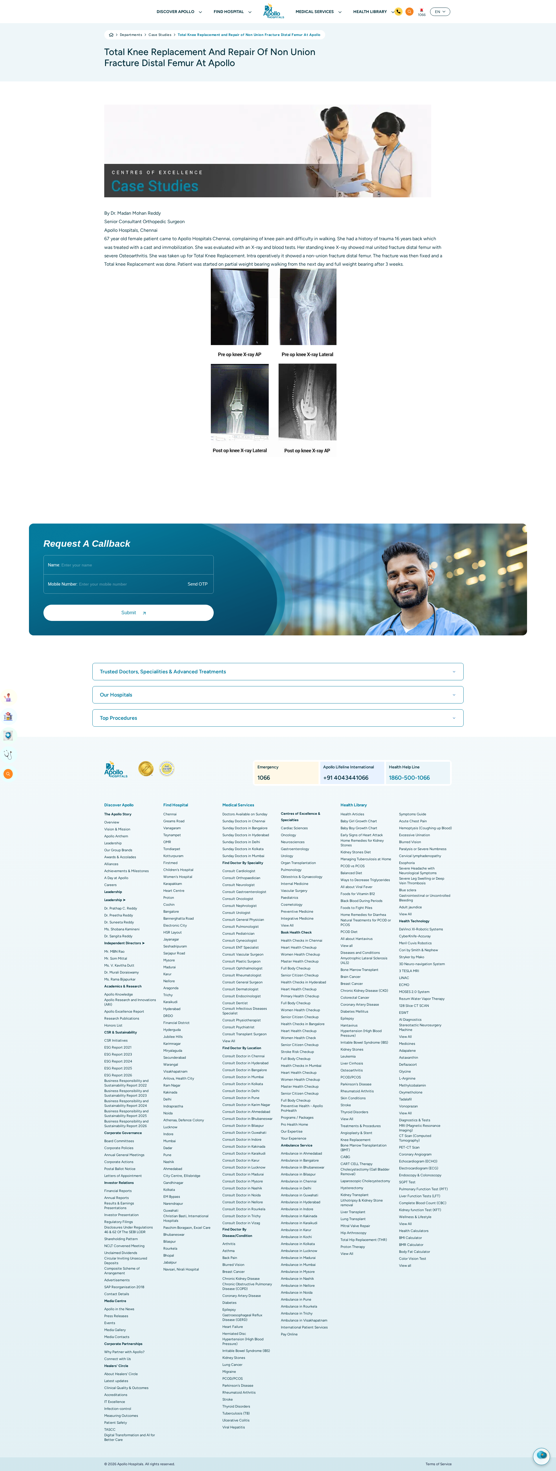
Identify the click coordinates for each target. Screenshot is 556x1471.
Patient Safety (115, 1423)
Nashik (168, 1162)
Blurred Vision (233, 1265)
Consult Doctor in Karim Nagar (246, 1105)
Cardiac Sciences (294, 828)
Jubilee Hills (173, 1037)
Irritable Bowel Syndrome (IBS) (246, 1351)
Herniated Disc (234, 1334)
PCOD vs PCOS (353, 866)
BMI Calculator (410, 1238)
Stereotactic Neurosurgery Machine (420, 1027)
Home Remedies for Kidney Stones (362, 843)
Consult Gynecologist (239, 940)
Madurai (169, 967)
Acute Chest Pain (413, 821)
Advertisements (117, 1280)
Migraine (229, 1372)
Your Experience (293, 1138)
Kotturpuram (173, 856)
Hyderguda (172, 1030)
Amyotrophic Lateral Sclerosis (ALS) (364, 960)
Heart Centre (173, 891)
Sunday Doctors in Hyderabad (245, 835)
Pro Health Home (294, 1124)
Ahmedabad (172, 1169)
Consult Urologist (236, 913)
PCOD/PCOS (232, 1379)
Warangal (170, 1064)
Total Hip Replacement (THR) (364, 1240)
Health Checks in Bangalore (303, 1024)
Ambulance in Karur (296, 1230)
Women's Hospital (177, 877)
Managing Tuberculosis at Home (366, 859)
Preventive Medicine (297, 911)
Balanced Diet (351, 873)
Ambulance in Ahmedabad (301, 1153)
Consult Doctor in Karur (240, 1160)
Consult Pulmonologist (240, 927)
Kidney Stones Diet (356, 852)
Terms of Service (439, 1464)
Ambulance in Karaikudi (299, 1223)
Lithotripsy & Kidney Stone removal (362, 1202)
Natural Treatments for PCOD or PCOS (366, 922)
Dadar (167, 1148)
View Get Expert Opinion (8, 754)
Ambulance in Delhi (296, 1188)
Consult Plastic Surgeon (241, 961)
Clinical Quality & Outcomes (126, 1388)
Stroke (227, 1399)
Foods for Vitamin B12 (358, 894)
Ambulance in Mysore (298, 1272)
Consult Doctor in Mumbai (243, 1077)
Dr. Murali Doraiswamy (121, 972)
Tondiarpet (171, 849)
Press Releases (116, 1316)
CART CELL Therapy (356, 1164)
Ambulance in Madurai (298, 1258)
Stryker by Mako (411, 957)
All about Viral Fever (356, 887)
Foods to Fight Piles (356, 908)
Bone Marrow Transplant (359, 970)
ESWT (404, 1013)
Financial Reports (118, 1191)
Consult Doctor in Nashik (242, 1188)
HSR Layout (172, 932)
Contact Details (116, 1294)
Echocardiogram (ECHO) (418, 1161)
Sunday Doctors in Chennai (243, 821)
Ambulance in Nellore (298, 1286)
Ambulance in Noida (296, 1292)
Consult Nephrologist (239, 906)
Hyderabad (171, 1009)
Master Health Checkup (300, 961)
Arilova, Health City (178, 1078)
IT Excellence (114, 1402)
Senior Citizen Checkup (300, 975)
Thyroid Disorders (236, 1406)
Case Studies (160, 35)
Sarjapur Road (174, 953)
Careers (110, 885)
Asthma (228, 1251)
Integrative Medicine (297, 918)
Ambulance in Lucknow (299, 1251)
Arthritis (228, 1244)
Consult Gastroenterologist (244, 892)
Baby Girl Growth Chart (359, 821)
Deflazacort (408, 1064)
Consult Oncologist (237, 899)
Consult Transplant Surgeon (244, 1034)
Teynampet (172, 835)
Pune (167, 1155)
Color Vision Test (412, 1259)
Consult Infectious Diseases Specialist (244, 1011)
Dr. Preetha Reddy (118, 915)
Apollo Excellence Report (124, 1011)
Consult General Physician (243, 920)
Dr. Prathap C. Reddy (120, 908)
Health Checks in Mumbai (301, 1066)
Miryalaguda (172, 1051)
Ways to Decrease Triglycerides (365, 880)
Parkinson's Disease (237, 1385)
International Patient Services (304, 1327)
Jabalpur (170, 1262)
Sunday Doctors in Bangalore (245, 828)
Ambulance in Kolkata (298, 1244)
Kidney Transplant (355, 1195)
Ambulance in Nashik (297, 1279)
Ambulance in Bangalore (300, 1160)
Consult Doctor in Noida (241, 1195)
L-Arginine (407, 1078)
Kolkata (169, 1190)
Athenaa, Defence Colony (183, 1120)
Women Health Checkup (300, 954)
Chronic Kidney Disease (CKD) (364, 991)
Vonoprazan (408, 1106)
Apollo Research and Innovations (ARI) (130, 1002)
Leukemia (348, 1056)
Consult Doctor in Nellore (242, 1202)
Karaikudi (170, 1002)
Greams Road (173, 821)
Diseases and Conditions (360, 953)
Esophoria (407, 863)
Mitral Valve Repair (355, 1226)
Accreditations (115, 1395)
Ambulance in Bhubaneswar (302, 1167)
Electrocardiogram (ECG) (418, 1168)
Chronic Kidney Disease (241, 1279)
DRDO (168, 1016)
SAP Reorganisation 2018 (124, 1287)
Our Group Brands (118, 850)
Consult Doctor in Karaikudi (244, 1153)
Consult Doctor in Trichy (241, 1216)
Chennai (170, 814)
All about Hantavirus (357, 939)
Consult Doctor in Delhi (240, 1091)
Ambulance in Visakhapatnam (304, 1320)
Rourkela (170, 1248)
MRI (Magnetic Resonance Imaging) (419, 1128)
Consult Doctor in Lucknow (243, 1167)
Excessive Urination (414, 835)
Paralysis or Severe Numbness (423, 849)
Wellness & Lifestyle (415, 1217)
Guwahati (170, 1210)
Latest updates (116, 1381)
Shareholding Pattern (121, 1239)
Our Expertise (292, 1131)
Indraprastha (173, 1106)
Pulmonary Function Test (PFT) (423, 1189)
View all (347, 946)
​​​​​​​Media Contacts (116, 1337)
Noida (168, 1113)
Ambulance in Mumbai (298, 1265)
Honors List (113, 1025)
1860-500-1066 (409, 777)
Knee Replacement (356, 1140)
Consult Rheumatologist (241, 975)
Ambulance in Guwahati (299, 1195)
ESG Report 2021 (117, 1047)
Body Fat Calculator (414, 1252)
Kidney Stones (233, 1358)
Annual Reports (116, 1198)
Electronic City (175, 925)
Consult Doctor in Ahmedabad (246, 1112)
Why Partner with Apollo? (124, 1352)
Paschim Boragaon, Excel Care (187, 1228)
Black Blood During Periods (362, 901)
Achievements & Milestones (126, 871)
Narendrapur (173, 1204)
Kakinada (170, 1092)
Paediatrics (289, 898)
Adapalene (407, 1051)
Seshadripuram (175, 946)
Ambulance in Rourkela (299, 1306)
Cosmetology (291, 905)
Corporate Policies (118, 1148)
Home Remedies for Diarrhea (363, 915)
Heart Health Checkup (299, 947)
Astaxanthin (408, 1058)
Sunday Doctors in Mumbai (243, 856)
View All (228, 1041)
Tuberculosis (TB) (236, 1413)
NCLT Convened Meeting (124, 1246)
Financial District (176, 1023)
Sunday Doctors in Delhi (241, 842)
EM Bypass (171, 1197)
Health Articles (352, 814)
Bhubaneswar (173, 1235)
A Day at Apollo (116, 878)
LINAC (404, 978)
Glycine (405, 1071)
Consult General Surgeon (242, 982)
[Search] (409, 12)
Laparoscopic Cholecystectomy (365, 1181)
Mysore (169, 960)
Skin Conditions (353, 1098)
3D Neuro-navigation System (422, 964)
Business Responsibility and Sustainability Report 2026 (126, 1123)
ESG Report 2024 (118, 1061)
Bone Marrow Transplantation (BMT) (364, 1147)
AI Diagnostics (410, 1020)
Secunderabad (174, 1058)
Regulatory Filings (118, 1222)
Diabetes (229, 1303)
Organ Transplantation (298, 863)
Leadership (113, 843)
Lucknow (170, 1127)
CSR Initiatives (116, 1040)
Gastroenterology (295, 849)
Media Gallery (115, 1330)
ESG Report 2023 (118, 1054)
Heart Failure (232, 1327)
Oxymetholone (411, 1092)
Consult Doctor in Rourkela (243, 1209)
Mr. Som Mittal (115, 958)
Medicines (407, 1044)
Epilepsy (229, 1310)
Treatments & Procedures (361, 1126)
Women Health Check (298, 1038)
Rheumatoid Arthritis (239, 1392)
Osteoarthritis (352, 1070)
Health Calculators (414, 1231)
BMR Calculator (411, 1245)
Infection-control (117, 1409)
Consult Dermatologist (240, 989)
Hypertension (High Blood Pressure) (243, 1341)
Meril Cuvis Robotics (415, 943)
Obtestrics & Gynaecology (301, 877)
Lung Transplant (353, 1219)
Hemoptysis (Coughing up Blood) (425, 828)
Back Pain (229, 1258)
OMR (167, 842)
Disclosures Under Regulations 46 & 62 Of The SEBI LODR (128, 1229)
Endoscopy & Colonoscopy (420, 1175)
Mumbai (169, 1141)
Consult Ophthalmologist (242, 968)
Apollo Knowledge (118, 994)
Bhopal (168, 1255)
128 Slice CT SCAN (414, 1006)
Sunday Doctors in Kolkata (243, 849)
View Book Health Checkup (8, 735)
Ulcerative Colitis (236, 1420)
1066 (422, 15)
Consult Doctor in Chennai (243, 1056)
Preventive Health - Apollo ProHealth (302, 1108)
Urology (287, 856)
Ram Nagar (171, 1085)
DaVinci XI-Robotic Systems (421, 929)
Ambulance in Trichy (296, 1313)
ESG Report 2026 (118, 1075)
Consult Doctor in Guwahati (244, 1133)
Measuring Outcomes (121, 1416)
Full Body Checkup (295, 968)
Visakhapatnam (175, 1071)
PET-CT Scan (409, 1147)
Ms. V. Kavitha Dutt (119, 965)
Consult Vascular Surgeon (243, 954)
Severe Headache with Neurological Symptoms (418, 870)
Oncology (288, 835)
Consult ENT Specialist (240, 947)
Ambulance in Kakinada (299, 1216)
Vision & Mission (117, 829)
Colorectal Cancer (355, 998)
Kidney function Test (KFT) (420, 1210)
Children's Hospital (178, 870)
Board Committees (119, 1141)
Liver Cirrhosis (352, 1063)
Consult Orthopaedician (241, 878)
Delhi (167, 1099)
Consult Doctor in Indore (241, 1140)
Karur (167, 974)
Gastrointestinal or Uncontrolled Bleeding (424, 898)
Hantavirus (349, 1025)
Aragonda (170, 988)
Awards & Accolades (120, 857)
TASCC (110, 1430)
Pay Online (289, 1334)
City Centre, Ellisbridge (181, 1176)
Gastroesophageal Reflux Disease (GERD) (242, 1317)
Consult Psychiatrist (238, 1027)
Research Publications (121, 1018)
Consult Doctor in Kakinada (243, 1146)
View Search (8, 773)
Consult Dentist (235, 1003)
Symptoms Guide (412, 814)
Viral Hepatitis (233, 1427)
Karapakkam (172, 884)
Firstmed (170, 863)
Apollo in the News (119, 1309)
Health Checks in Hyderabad (303, 982)
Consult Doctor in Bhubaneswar (247, 1119)
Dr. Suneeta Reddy (119, 922)
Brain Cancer (351, 977)
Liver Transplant (353, 1212)
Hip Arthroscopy (353, 1233)
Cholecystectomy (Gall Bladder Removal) (365, 1171)
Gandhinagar (173, 1183)
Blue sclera (407, 890)
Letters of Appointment (123, 1176)
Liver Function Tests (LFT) (419, 1196)
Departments (131, 35)
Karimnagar (172, 1044)
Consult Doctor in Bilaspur (243, 1126)
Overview (111, 822)
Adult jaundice (410, 907)
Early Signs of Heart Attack (362, 835)
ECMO (404, 985)
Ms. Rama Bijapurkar (120, 979)
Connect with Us (117, 1359)
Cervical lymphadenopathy (420, 856)
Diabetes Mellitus (354, 1011)
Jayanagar (171, 939)
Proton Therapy (353, 1247)
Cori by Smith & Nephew (418, 950)
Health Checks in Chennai (301, 940)
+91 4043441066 (345, 777)
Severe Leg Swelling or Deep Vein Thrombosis (421, 880)
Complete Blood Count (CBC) (422, 1203)
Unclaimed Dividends (120, 1253)
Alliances (111, 864)
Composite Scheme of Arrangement (122, 1270)
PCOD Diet (349, 932)
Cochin (169, 905)
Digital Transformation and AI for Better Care (129, 1437)
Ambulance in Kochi (296, 1237)
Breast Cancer (233, 1272)
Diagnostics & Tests (414, 1120)
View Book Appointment (8, 697)
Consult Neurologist (238, 885)
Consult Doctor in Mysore (242, 1181)
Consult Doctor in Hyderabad (245, 1063)
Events (109, 1323)
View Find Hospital (8, 716)
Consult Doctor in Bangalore (244, 1070)
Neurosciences (293, 842)
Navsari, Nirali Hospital (181, 1269)
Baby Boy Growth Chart (359, 828)
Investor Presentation (121, 1215)
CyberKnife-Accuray (415, 936)
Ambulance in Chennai (299, 1181)
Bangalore (171, 911)
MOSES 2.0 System (414, 992)
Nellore (169, 981)
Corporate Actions (118, 1162)
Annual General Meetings (124, 1155)
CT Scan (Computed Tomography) (415, 1138)
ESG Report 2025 (118, 1068)
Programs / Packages (297, 1117)
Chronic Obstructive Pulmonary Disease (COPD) (247, 1286)
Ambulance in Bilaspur (298, 1174)
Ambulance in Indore (297, 1209)
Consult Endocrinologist (241, 996)
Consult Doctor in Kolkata (242, 1084)
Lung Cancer (232, 1365)
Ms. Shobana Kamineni (122, 929)
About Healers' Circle (121, 1374)
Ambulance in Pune (296, 1299)
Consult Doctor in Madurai (243, 1174)
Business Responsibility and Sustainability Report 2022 (126, 1083)
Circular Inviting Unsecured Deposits (125, 1260)
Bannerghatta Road (178, 918)
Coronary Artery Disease (241, 1296)
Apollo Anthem (116, 836)
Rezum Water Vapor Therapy (422, 999)
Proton (168, 898)
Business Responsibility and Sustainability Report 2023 (126, 1093)
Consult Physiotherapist (241, 1020)
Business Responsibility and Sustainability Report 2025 (126, 1113)
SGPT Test (407, 1182)
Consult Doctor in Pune (240, 1098)
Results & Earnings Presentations (119, 1205)
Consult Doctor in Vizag (241, 1223)
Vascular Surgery (294, 891)
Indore (168, 1134)
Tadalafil (405, 1099)
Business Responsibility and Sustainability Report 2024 (126, 1103)
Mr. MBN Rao (114, 951)
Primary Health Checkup (300, 996)
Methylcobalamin (412, 1085)
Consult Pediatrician (238, 934)
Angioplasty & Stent (356, 1133)
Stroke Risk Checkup (297, 1052)
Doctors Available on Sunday (244, 814)
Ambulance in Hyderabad (300, 1202)
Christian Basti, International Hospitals (186, 1218)
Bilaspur (169, 1241)
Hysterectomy (352, 1188)
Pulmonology (291, 870)
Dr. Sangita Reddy (118, 936)
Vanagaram (172, 828)
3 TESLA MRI (409, 971)
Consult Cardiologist (238, 871)
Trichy (168, 995)
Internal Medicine (294, 884)
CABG (345, 1157)
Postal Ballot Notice (120, 1169)
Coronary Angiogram (415, 1154)
